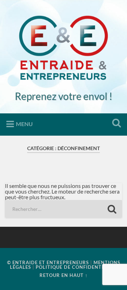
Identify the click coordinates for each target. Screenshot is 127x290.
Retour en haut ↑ (64, 275)
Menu (24, 123)
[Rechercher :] (63, 209)
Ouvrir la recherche (115, 123)
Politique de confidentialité (76, 267)
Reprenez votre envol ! (64, 96)
